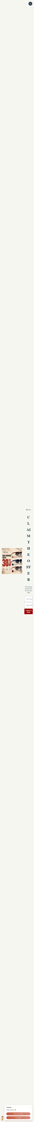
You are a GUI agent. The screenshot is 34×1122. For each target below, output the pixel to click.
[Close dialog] (30, 3)
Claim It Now (29, 611)
